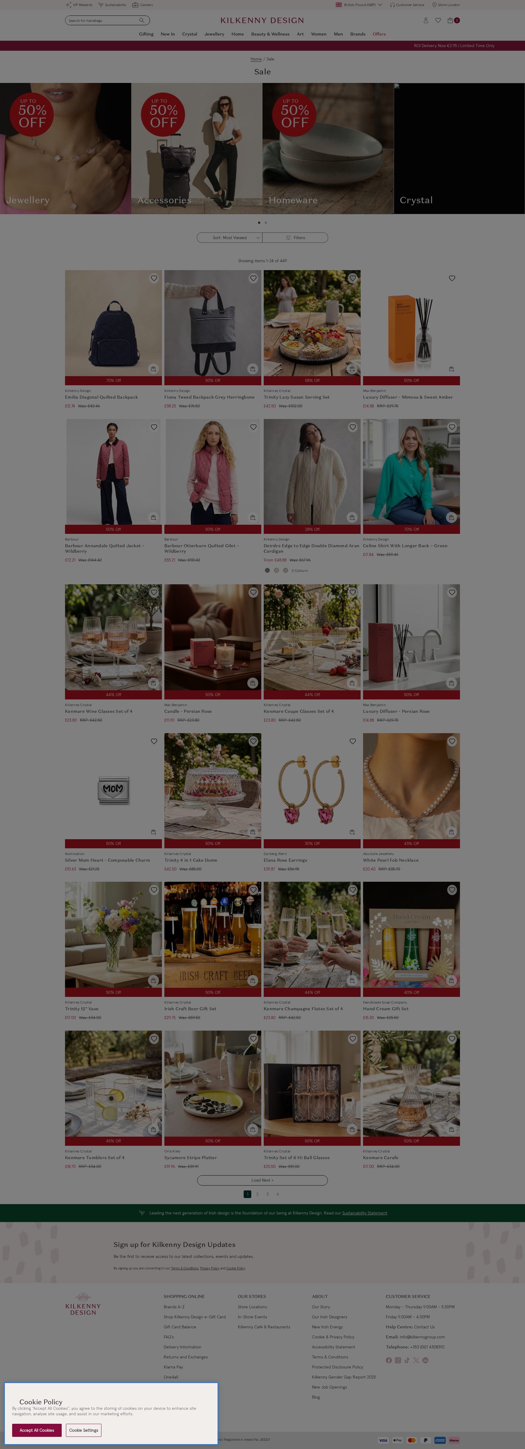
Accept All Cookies (37, 1430)
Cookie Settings (83, 1430)
